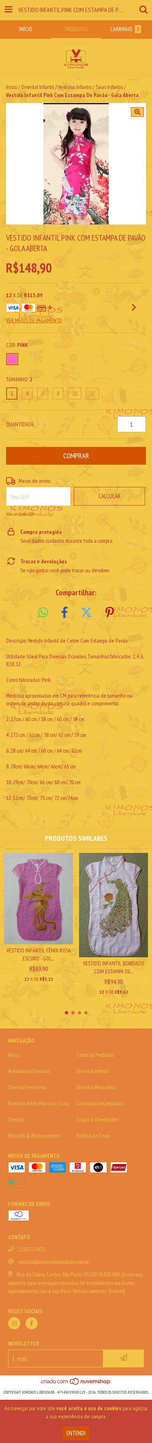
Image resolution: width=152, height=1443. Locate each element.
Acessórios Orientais (29, 1071)
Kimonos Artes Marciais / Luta (38, 1103)
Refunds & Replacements (34, 1135)
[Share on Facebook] (64, 613)
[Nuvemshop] (76, 1384)
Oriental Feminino (27, 1087)
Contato (16, 1119)
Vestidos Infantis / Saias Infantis (90, 87)
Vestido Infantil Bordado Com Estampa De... (113, 967)
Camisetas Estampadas (99, 1103)
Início (11, 87)
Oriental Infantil (37, 87)
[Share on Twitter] (86, 613)
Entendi (76, 1433)
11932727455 (31, 1249)
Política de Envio (93, 1135)
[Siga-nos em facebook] (32, 1323)
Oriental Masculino (95, 1087)
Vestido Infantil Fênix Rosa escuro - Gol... (38, 954)
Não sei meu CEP (20, 514)
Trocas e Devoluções (97, 1119)
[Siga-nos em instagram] (14, 1323)
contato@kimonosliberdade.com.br (53, 1261)
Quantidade (20, 424)
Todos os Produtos (94, 1054)
